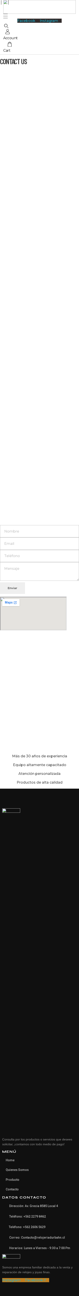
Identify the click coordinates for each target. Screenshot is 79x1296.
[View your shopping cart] (10, 45)
